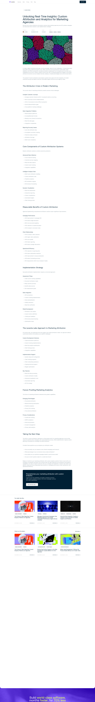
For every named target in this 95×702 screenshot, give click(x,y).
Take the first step (32, 484)
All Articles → (77, 531)
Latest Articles (27, 10)
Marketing (59, 31)
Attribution (51, 31)
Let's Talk (83, 1)
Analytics (55, 31)
